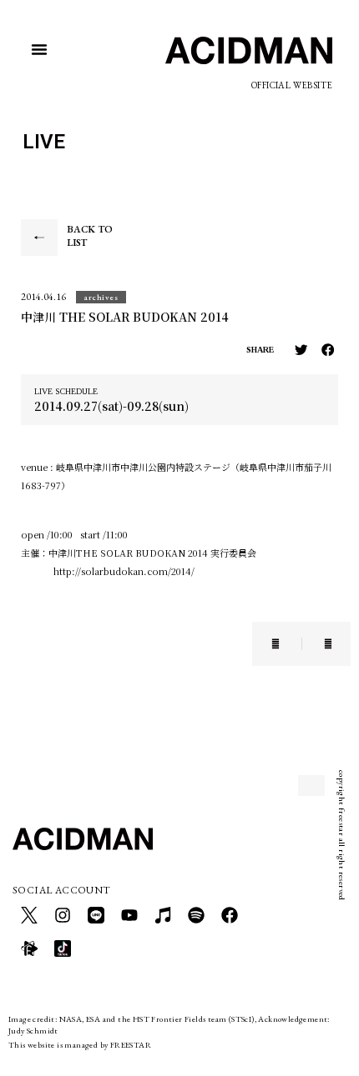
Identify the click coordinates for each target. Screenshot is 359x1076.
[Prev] (286, 644)
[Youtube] (129, 915)
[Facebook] (229, 915)
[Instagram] (62, 915)
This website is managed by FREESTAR (79, 1044)
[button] (39, 49)
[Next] (317, 644)
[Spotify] (196, 915)
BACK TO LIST (90, 236)
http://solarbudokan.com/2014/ (124, 571)
